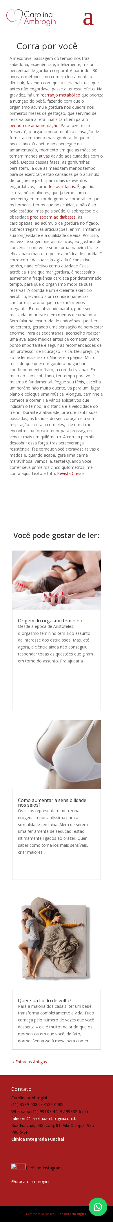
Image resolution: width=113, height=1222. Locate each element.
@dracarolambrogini (30, 1181)
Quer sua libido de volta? (44, 1000)
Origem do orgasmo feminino (50, 620)
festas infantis (62, 186)
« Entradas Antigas (29, 1061)
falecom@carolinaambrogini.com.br (44, 1118)
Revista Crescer (71, 473)
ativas (44, 156)
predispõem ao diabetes (53, 217)
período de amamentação (34, 125)
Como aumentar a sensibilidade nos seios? (52, 802)
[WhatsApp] (98, 1207)
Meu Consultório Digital (68, 1214)
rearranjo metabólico (60, 95)
